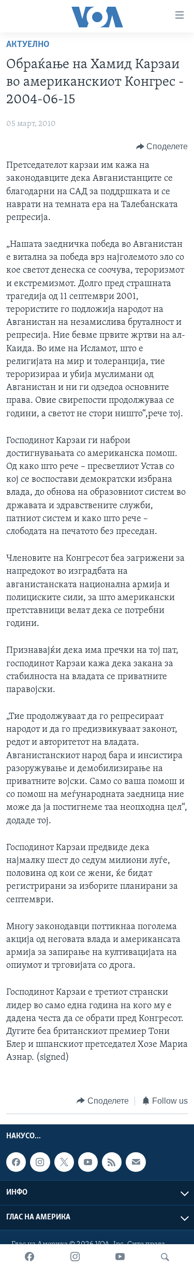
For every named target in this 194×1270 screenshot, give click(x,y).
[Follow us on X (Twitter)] (64, 1162)
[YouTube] (120, 1257)
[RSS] (112, 1162)
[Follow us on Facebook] (16, 1162)
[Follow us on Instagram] (40, 1162)
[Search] (165, 1257)
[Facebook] (29, 1257)
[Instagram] (75, 1257)
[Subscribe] (135, 1162)
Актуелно (28, 45)
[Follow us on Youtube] (88, 1162)
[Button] (162, 146)
